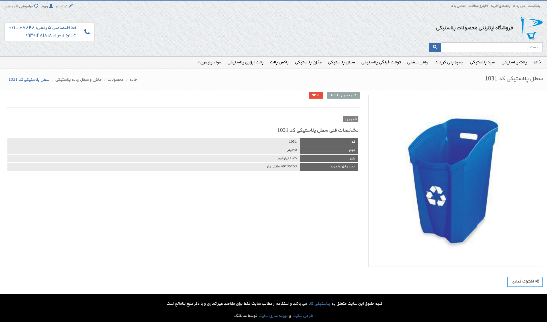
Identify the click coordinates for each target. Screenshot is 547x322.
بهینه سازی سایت (272, 316)
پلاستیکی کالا (319, 304)
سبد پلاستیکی (482, 62)
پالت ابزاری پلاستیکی (245, 62)
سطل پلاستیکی (341, 62)
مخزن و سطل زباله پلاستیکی (78, 80)
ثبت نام (61, 6)
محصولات (115, 80)
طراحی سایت (302, 316)
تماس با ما (458, 6)
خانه (537, 62)
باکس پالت (279, 62)
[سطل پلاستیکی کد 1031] (454, 181)
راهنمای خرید (500, 6)
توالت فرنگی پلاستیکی (381, 62)
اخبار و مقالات (478, 6)
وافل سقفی (417, 62)
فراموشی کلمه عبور (18, 6)
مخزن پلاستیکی (308, 62)
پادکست (533, 6)
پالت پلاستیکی (514, 62)
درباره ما (519, 6)
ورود (44, 6)
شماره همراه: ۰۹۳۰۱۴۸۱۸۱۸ (50, 35)
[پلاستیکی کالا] (529, 28)
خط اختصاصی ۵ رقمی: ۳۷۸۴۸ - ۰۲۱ (42, 27)
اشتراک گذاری (523, 281)
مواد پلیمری (210, 62)
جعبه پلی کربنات (448, 62)
